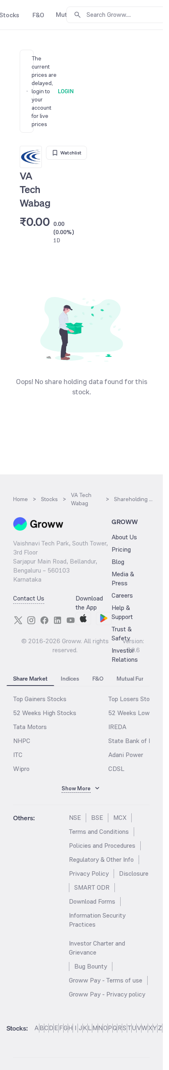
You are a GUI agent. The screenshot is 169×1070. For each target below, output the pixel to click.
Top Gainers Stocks (39, 699)
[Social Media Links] (18, 620)
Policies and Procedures (102, 845)
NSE (75, 817)
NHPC (21, 740)
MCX (119, 817)
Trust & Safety (122, 633)
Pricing (121, 549)
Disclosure (133, 873)
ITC (18, 754)
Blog (118, 561)
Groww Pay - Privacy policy (107, 994)
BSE (97, 817)
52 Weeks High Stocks (44, 713)
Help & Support (122, 612)
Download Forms (92, 901)
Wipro (21, 768)
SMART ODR (92, 887)
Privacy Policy (89, 873)
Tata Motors (30, 727)
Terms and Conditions (99, 831)
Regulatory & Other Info (101, 859)
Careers (122, 595)
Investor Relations (125, 655)
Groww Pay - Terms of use (105, 980)
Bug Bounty (90, 966)
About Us (124, 537)
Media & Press (123, 578)
